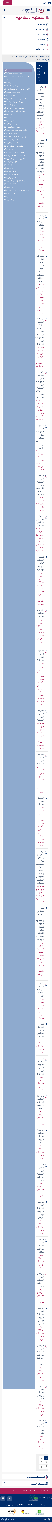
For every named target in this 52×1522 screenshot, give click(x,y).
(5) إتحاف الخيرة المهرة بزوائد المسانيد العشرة (17, 89)
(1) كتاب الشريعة (9, 193)
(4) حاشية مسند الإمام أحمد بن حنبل (14, 111)
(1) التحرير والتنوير (10, 177)
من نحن (14, 1490)
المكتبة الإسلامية (31, 18)
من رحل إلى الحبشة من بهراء (40, 1426)
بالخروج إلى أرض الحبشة (40, 613)
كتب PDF (41, 25)
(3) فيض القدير (9, 120)
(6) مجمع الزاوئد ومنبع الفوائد (13, 86)
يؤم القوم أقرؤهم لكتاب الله (40, 221)
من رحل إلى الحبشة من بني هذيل (40, 1392)
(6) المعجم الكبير (9, 82)
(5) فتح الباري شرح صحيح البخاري (15, 98)
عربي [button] (45, 3)
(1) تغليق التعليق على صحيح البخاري (15, 181)
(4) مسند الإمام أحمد (10, 114)
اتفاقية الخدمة (32, 1490)
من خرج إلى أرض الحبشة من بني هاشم (40, 1102)
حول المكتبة (40, 34)
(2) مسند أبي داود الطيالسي (12, 127)
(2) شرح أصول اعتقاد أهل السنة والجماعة (16, 136)
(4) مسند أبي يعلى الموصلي (11, 105)
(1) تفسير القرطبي (9, 196)
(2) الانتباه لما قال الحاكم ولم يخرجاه (14, 155)
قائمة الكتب (40, 39)
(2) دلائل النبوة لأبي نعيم (11, 139)
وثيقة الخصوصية (44, 1490)
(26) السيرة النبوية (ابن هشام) (13, 73)
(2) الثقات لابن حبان (10, 133)
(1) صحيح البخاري (10, 200)
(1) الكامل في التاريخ (10, 184)
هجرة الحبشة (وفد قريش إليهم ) (40, 563)
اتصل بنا (22, 1490)
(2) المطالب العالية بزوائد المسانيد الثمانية (15, 130)
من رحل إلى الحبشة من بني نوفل (40, 1245)
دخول (7, 2)
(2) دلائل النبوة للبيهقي (11, 162)
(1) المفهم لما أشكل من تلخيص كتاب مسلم (16, 190)
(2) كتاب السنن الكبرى (11, 143)
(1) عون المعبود (9, 187)
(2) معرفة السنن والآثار (11, 124)
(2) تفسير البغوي (9, 149)
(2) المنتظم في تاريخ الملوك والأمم (14, 146)
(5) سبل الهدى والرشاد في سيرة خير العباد (16, 101)
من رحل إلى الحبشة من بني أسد (40, 1280)
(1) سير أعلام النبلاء (10, 165)
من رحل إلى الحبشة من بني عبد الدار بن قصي (40, 1355)
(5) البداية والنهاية (9, 95)
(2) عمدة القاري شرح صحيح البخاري (15, 158)
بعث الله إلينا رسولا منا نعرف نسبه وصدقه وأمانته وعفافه (40, 268)
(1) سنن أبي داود (9, 168)
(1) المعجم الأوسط (10, 171)
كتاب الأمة (40, 30)
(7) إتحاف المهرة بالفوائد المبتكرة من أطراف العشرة (16, 78)
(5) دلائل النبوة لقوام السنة (12, 92)
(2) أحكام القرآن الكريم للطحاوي (14, 152)
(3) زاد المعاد (8, 117)
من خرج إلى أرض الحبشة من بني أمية (40, 1136)
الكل (5, 70)
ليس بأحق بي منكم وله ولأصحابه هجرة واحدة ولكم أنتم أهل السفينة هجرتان (40, 102)
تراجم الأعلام (39, 49)
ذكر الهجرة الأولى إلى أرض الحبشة (40, 1030)
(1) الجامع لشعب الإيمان (11, 174)
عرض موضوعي (39, 44)
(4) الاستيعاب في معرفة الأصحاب (14, 108)
